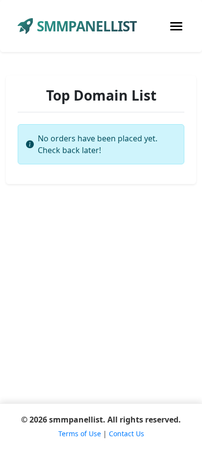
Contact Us (126, 433)
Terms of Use (79, 433)
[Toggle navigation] (176, 26)
